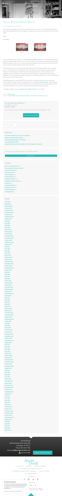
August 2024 (8, 219)
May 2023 (7, 251)
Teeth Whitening (9, 189)
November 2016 (9, 413)
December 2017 (9, 385)
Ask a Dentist (31, 155)
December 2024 (9, 210)
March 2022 (8, 281)
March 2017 (8, 404)
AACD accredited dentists (11, 166)
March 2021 (8, 306)
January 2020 (8, 332)
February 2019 (8, 355)
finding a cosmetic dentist (31, 95)
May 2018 (7, 374)
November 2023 (9, 238)
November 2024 (9, 212)
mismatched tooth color (42, 95)
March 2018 (8, 379)
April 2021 (7, 304)
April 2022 (7, 278)
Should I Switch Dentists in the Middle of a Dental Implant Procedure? (23, 144)
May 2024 (7, 225)
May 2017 (7, 400)
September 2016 (9, 417)
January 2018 (8, 383)
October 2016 (8, 415)
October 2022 (8, 266)
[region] (15, 487)
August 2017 (8, 394)
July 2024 (7, 221)
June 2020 (7, 325)
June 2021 (7, 300)
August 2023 (8, 244)
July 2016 (7, 421)
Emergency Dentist (10, 179)
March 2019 (8, 353)
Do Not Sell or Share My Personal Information (13, 491)
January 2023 (8, 259)
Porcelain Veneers (9, 185)
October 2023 (8, 240)
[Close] (28, 481)
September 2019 (9, 340)
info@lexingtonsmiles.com (21, 450)
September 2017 (9, 392)
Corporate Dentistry (10, 170)
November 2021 (9, 289)
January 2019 (8, 357)
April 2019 (7, 351)
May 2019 (7, 349)
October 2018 (8, 364)
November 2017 (9, 387)
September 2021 (9, 293)
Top (31, 494)
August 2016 (8, 419)
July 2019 (7, 345)
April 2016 (7, 428)
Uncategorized (9, 191)
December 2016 (9, 411)
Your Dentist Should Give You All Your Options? (17, 135)
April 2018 (7, 377)
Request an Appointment (31, 115)
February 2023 (8, 257)
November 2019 (9, 336)
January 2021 (8, 310)
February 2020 (8, 330)
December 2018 (9, 359)
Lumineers (7, 183)
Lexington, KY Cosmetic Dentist (27, 89)
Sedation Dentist (9, 187)
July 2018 (7, 370)
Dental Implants (9, 176)
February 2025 (8, 206)
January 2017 (8, 409)
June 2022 (7, 274)
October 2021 (8, 291)
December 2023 (9, 236)
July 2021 (7, 298)
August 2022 (8, 270)
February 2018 (8, 381)
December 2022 (9, 261)
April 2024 (7, 227)
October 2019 (8, 338)
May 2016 (7, 426)
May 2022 (7, 276)
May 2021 (7, 302)
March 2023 (8, 255)
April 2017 (7, 402)
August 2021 (8, 295)
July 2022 (7, 272)
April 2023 (7, 253)
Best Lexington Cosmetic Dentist (13, 168)
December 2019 (9, 334)
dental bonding (32, 59)
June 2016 (7, 423)
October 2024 (8, 214)
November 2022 (9, 263)
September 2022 (9, 268)
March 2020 (8, 327)
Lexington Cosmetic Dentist (12, 181)
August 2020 (8, 321)
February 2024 (8, 231)
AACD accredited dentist (41, 82)
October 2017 (8, 389)
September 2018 (9, 366)
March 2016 (8, 430)
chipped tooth (22, 95)
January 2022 (8, 285)
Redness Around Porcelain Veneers (14, 137)
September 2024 (9, 216)
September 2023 (9, 242)
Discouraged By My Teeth (12, 142)
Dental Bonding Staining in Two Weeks (15, 140)
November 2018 (9, 362)
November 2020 (9, 315)
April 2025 (7, 201)
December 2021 (9, 287)
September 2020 (9, 319)
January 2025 (8, 208)
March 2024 (8, 229)
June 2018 (7, 372)
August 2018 (8, 368)
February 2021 (8, 308)
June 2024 (7, 223)
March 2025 (8, 204)
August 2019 (8, 342)
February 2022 (8, 283)
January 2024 (8, 234)
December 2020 (9, 312)
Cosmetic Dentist (9, 172)
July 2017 (7, 396)
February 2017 (8, 406)
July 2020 (7, 323)
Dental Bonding (11, 94)
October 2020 (8, 317)
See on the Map (25, 452)
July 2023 (7, 246)
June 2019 (7, 347)
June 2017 (7, 398)
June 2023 (7, 248)
